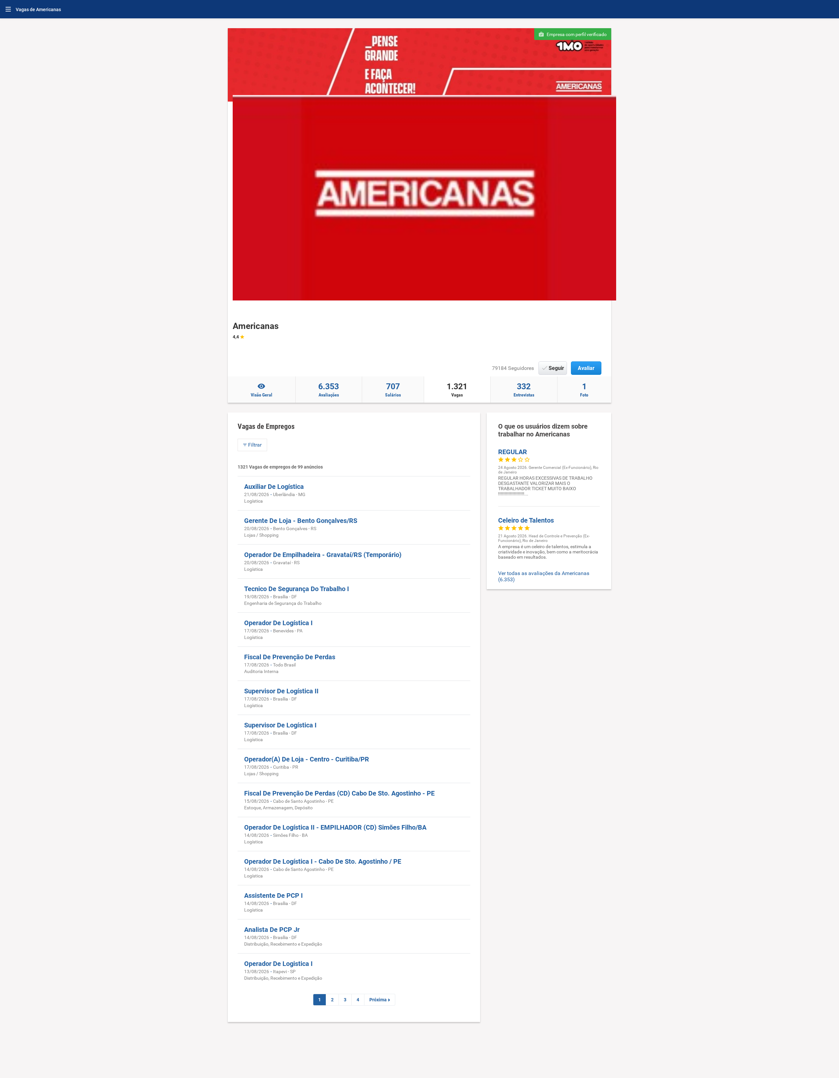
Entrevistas (524, 389)
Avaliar (586, 368)
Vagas (457, 389)
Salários (393, 389)
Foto (584, 389)
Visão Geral (261, 394)
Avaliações (328, 389)
